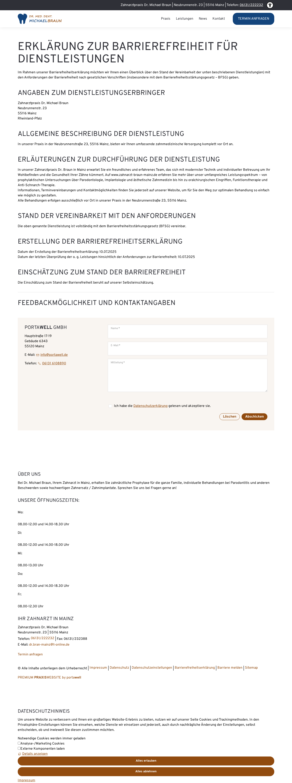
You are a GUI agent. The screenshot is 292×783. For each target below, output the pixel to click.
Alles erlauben (146, 761)
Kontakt (218, 19)
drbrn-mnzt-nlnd (48, 645)
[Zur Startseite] (40, 19)
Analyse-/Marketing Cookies (43, 744)
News (203, 19)
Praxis (165, 19)
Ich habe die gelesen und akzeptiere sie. (162, 406)
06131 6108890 (54, 363)
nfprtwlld (53, 355)
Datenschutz (119, 668)
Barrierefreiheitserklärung (195, 668)
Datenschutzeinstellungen (152, 668)
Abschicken (254, 417)
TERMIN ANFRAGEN (253, 19)
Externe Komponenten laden (43, 749)
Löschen (229, 417)
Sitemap (251, 668)
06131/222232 (251, 5)
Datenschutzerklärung (150, 406)
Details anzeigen (35, 754)
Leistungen (184, 19)
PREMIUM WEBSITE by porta (49, 678)
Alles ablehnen (146, 772)
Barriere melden (229, 668)
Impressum (98, 668)
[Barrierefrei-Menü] (270, 5)
